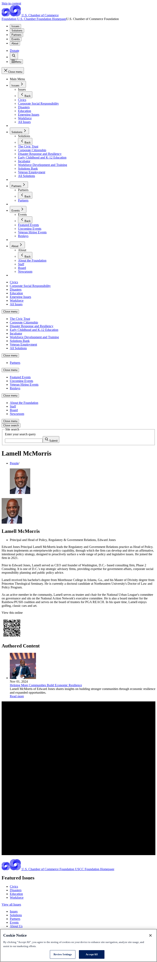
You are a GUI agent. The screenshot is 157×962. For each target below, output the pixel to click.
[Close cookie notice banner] (150, 935)
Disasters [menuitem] (15, 289)
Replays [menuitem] (15, 388)
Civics (14, 886)
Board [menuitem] (14, 410)
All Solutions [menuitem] (18, 348)
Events (15, 39)
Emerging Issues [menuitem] (20, 297)
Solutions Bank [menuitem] (20, 341)
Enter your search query (20, 434)
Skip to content (11, 3)
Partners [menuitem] (15, 362)
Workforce (17, 897)
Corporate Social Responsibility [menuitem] (30, 286)
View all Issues (11, 904)
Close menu (10, 311)
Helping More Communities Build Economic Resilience (46, 685)
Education (16, 894)
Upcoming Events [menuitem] (21, 381)
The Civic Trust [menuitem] (20, 318)
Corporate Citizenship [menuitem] (24, 322)
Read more (17, 696)
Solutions (16, 30)
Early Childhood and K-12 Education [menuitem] (34, 329)
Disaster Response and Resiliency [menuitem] (31, 326)
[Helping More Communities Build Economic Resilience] (23, 678)
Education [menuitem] (16, 293)
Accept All (92, 954)
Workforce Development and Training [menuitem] (34, 337)
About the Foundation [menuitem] (24, 402)
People (14, 463)
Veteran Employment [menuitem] (23, 344)
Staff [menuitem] (13, 406)
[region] (78, 945)
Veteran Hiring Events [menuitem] (24, 384)
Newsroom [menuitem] (17, 413)
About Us (16, 926)
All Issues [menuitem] (16, 304)
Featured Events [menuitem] (20, 377)
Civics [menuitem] (14, 282)
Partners (16, 34)
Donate (14, 50)
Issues (15, 26)
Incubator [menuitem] (16, 333)
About (14, 43)
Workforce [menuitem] (17, 300)
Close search (11, 425)
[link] (14, 56)
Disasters (15, 890)
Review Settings (63, 954)
